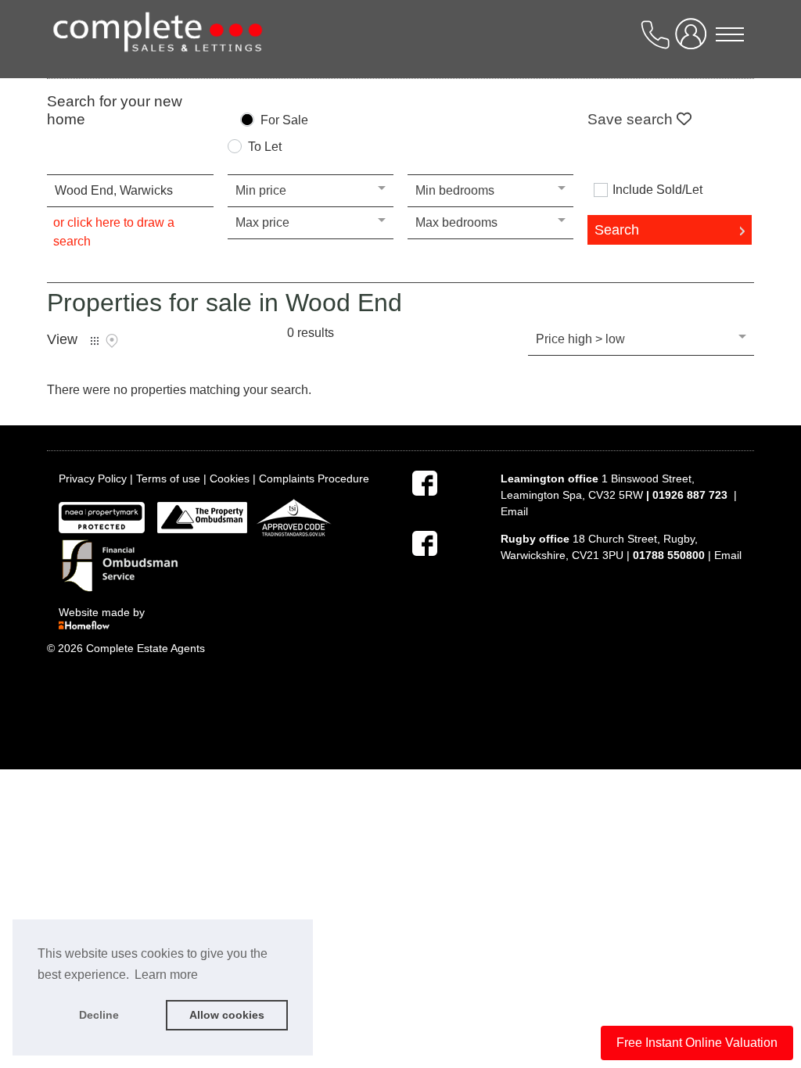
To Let (265, 147)
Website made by (103, 612)
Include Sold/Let (657, 190)
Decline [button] (99, 1015)
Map (112, 341)
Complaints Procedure (314, 478)
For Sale (284, 120)
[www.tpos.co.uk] (202, 517)
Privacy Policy (93, 478)
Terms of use (168, 478)
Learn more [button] (166, 974)
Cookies (230, 478)
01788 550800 (669, 555)
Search (616, 230)
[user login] (694, 40)
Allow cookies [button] (226, 1015)
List (95, 341)
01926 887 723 (689, 495)
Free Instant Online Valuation (697, 1042)
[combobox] (130, 190)
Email (514, 511)
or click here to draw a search (113, 232)
